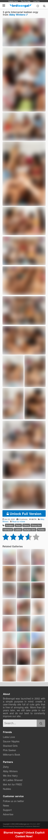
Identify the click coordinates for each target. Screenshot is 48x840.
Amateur (9, 525)
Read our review (18, 521)
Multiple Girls (29, 529)
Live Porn (36, 1)
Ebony (26, 525)
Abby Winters (17, 14)
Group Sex (36, 525)
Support (7, 810)
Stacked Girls (10, 745)
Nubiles (7, 789)
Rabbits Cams (13, 1)
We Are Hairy (10, 775)
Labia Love (9, 737)
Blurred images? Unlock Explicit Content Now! (24, 834)
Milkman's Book (11, 754)
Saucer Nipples (11, 741)
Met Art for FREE (12, 784)
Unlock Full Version (25, 513)
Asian (18, 525)
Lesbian (18, 529)
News (6, 805)
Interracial (7, 529)
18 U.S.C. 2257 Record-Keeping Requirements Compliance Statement (21, 825)
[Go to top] (41, 832)
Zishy (6, 767)
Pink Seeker (9, 750)
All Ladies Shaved (12, 780)
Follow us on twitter (13, 801)
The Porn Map (25, 1)
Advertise (8, 814)
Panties (41, 529)
